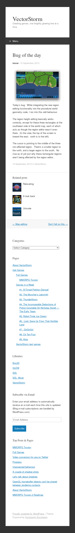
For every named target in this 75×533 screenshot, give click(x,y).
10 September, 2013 (29, 63)
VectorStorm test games (28, 344)
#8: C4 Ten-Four (27, 334)
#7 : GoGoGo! (26, 329)
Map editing (20, 224)
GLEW (16, 368)
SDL (15, 372)
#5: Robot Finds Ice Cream (33, 316)
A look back (29, 196)
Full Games (22, 275)
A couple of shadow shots (26, 471)
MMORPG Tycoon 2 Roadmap (28, 494)
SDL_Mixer (18, 377)
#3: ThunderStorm (28, 299)
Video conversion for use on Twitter (30, 457)
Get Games (18, 270)
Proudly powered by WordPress (28, 513)
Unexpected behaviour (24, 466)
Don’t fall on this (58, 224)
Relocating (28, 183)
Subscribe (19, 428)
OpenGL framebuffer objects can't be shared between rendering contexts (35, 483)
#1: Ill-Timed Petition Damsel (33, 289)
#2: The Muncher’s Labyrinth (33, 294)
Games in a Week (25, 284)
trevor (16, 63)
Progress (17, 462)
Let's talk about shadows (25, 476)
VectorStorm (27, 19)
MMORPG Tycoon (28, 279)
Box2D (16, 363)
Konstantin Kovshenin (36, 517)
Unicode (27, 208)
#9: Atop (23, 339)
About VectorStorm (22, 265)
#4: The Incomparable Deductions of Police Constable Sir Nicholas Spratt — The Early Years (39, 308)
